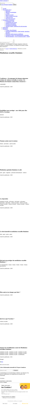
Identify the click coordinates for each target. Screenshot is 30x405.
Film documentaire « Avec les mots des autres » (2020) (18, 36)
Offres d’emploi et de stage (11, 16)
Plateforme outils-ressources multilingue (14, 34)
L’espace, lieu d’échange (11, 30)
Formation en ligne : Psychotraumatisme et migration (17, 35)
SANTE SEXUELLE (13, 48)
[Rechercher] (13, 3)
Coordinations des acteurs (11, 22)
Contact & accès (9, 17)
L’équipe (7, 13)
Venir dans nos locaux (10, 18)
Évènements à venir (10, 21)
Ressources (5, 28)
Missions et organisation (11, 12)
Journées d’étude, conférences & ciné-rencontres (16, 26)
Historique (8, 11)
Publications (5, 27)
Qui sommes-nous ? (7, 9)
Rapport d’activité (9, 14)
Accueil (4, 8)
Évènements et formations (8, 20)
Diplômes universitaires (11, 23)
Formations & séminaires (11, 25)
